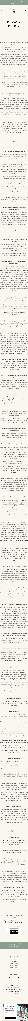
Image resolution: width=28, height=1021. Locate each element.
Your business (14, 963)
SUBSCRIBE (14, 932)
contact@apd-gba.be (20, 881)
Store (14, 959)
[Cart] (25, 10)
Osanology (14, 961)
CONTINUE (7, 1018)
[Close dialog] (26, 1005)
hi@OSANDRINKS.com (9, 652)
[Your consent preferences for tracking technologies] (25, 1018)
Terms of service (14, 965)
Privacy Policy (14, 967)
